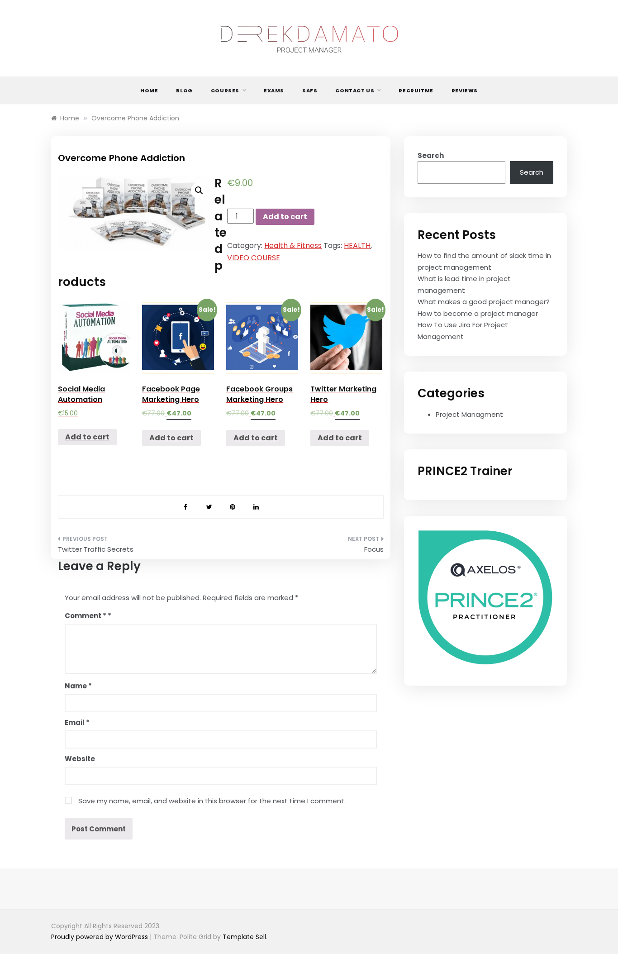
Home (149, 90)
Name (78, 686)
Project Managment (469, 414)
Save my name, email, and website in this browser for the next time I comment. (212, 801)
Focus (374, 549)
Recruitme (416, 90)
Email (77, 722)
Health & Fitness (293, 245)
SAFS (309, 90)
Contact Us (354, 90)
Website (80, 758)
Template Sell (244, 936)
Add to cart (285, 216)
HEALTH (357, 245)
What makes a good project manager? (484, 301)
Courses (225, 90)
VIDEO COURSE (253, 258)
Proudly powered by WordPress (100, 936)
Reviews (465, 90)
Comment (85, 615)
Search (431, 155)
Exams (274, 90)
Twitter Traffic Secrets (95, 549)
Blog (184, 90)
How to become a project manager (478, 313)
